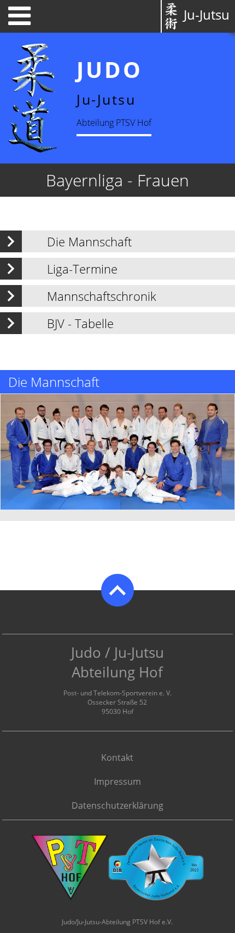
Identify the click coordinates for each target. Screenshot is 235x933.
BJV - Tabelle (80, 323)
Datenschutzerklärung (117, 805)
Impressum (117, 781)
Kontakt (117, 758)
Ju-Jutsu (207, 14)
